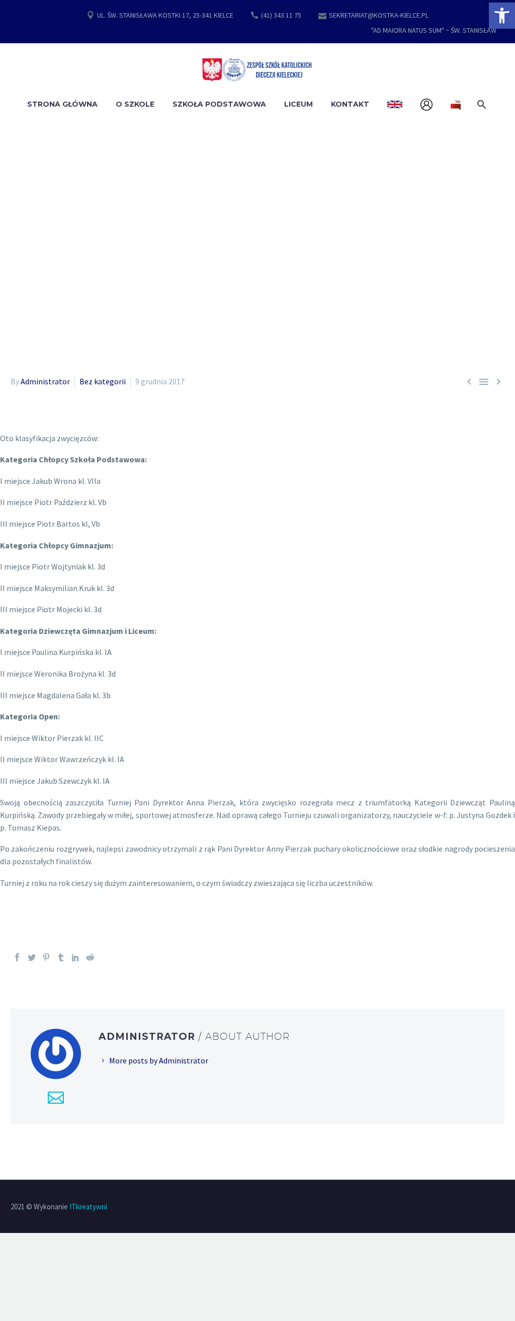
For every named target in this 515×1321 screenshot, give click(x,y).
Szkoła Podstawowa (219, 104)
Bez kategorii (102, 381)
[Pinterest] (46, 957)
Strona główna (62, 104)
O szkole (135, 104)
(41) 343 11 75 (281, 15)
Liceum (298, 104)
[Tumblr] (61, 957)
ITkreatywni (88, 1206)
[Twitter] (32, 957)
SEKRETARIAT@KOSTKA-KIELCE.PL (378, 15)
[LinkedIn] (75, 957)
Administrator (45, 381)
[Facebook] (17, 957)
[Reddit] (90, 957)
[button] (502, 16)
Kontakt (350, 104)
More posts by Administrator (158, 1060)
